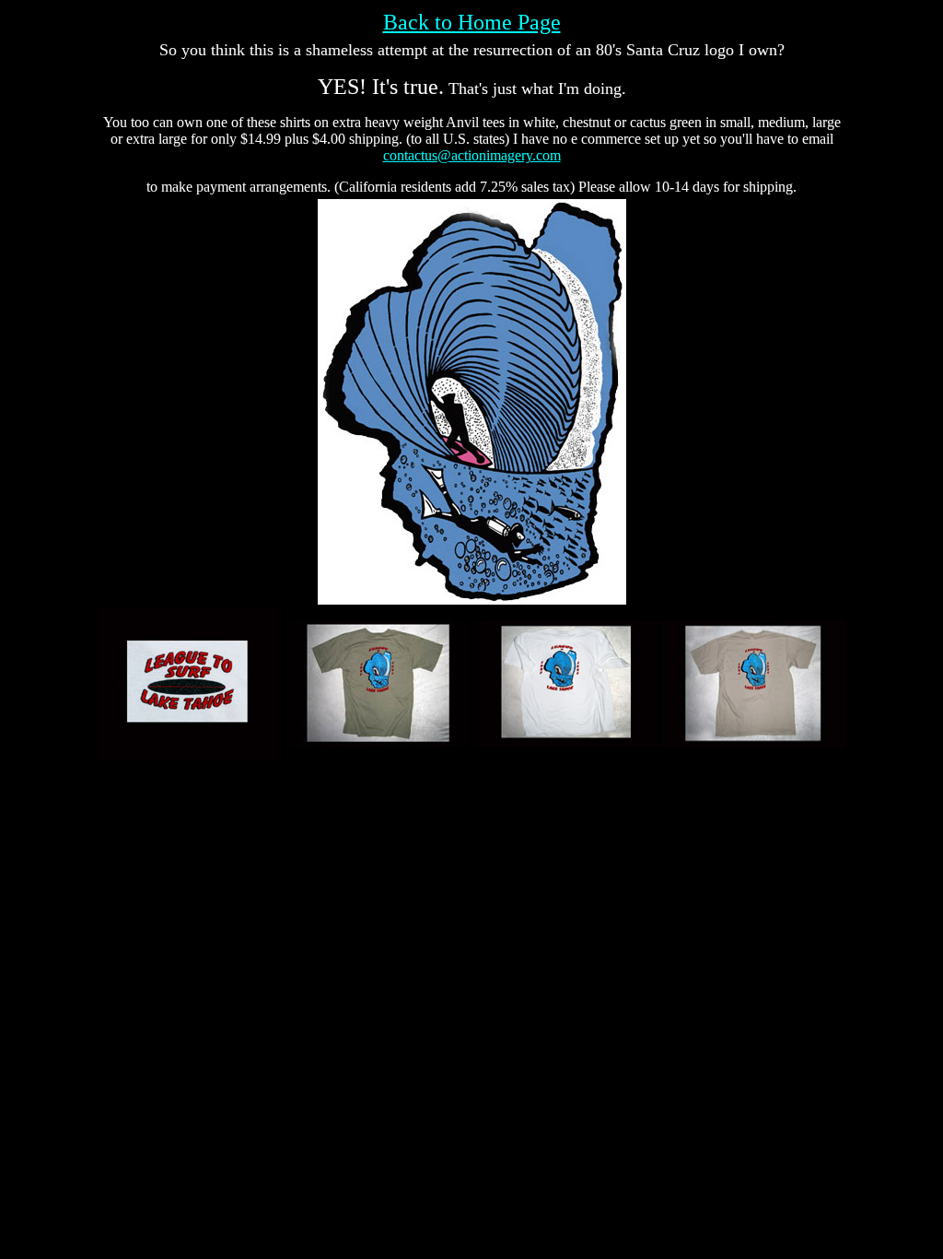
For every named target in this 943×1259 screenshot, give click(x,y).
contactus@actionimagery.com (472, 155)
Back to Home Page (472, 22)
